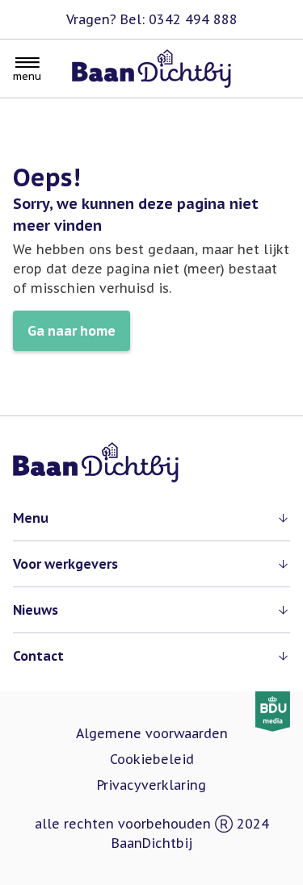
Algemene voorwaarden (152, 733)
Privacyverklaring (151, 785)
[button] (151, 518)
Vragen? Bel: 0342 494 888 (152, 19)
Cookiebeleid (152, 759)
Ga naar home (71, 331)
